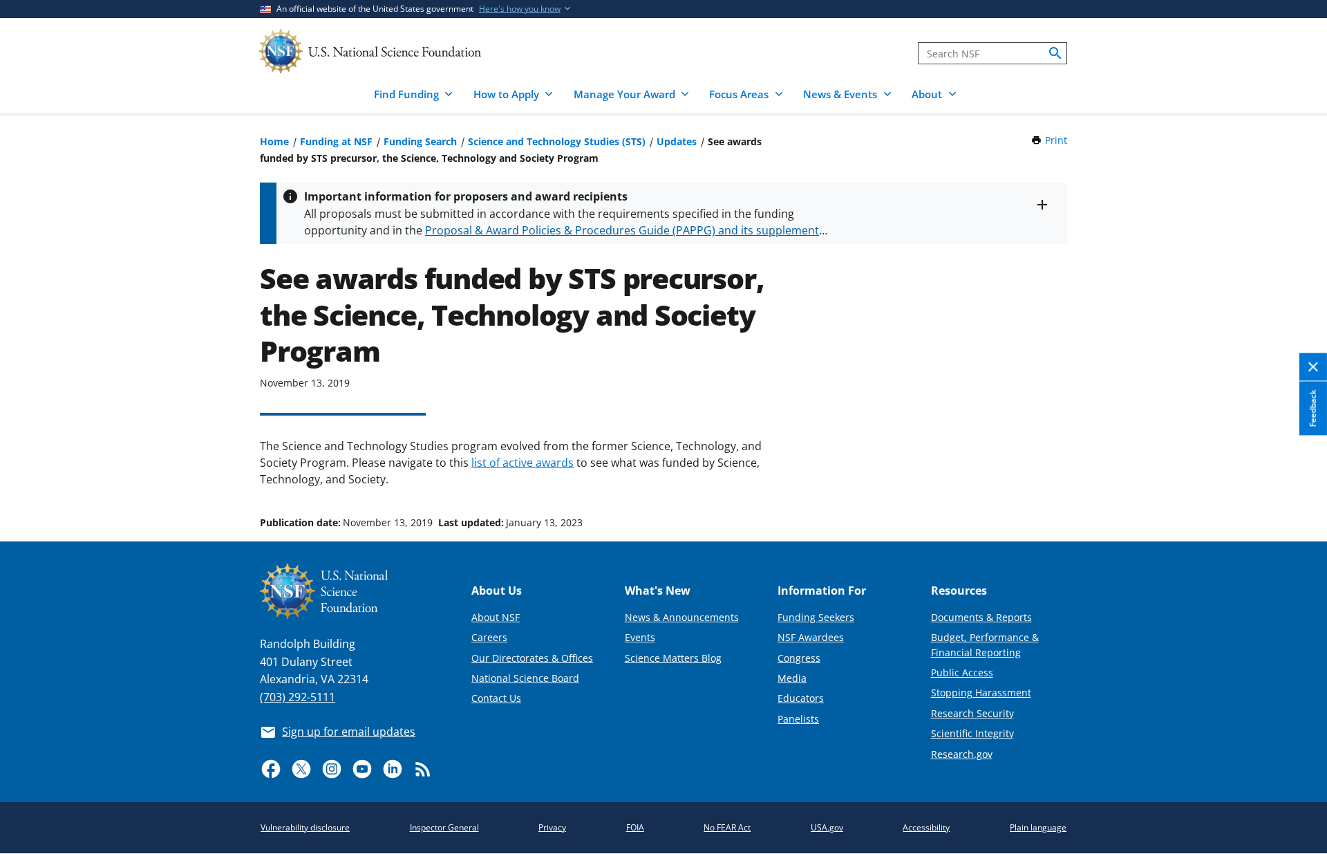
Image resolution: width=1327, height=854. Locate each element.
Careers (489, 637)
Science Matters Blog (673, 658)
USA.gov (827, 827)
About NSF (495, 617)
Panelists (798, 718)
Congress (799, 658)
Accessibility (926, 827)
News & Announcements (682, 617)
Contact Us (496, 698)
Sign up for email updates (348, 731)
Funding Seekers (816, 617)
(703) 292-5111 (297, 697)
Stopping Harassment (981, 692)
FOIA (635, 827)
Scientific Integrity (972, 733)
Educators (801, 698)
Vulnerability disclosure (305, 827)
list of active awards (522, 462)
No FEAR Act (727, 827)
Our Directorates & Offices (532, 658)
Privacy (552, 827)
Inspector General (444, 827)
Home (274, 141)
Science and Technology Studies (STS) (557, 141)
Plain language (1038, 827)
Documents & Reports (981, 617)
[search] (1055, 53)
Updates (677, 141)
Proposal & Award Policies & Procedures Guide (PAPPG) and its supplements (625, 230)
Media (792, 678)
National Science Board (525, 678)
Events (640, 637)
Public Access (962, 672)
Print (1056, 140)
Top (1297, 470)
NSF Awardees (811, 637)
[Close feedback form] (1313, 367)
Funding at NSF (336, 141)
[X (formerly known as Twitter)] (301, 769)
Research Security (972, 713)
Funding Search (420, 141)
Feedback (1313, 408)
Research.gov (961, 754)
